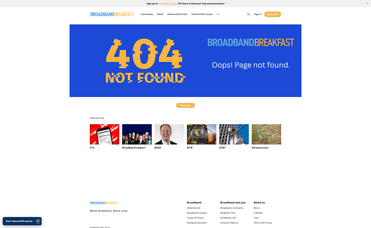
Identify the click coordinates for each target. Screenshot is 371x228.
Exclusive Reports (229, 222)
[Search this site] (248, 14)
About (160, 14)
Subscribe (272, 14)
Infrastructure (193, 208)
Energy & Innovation (197, 222)
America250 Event (177, 14)
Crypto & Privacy (195, 217)
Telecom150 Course (201, 14)
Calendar (258, 212)
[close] (367, 3)
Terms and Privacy (263, 222)
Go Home (185, 105)
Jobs (256, 217)
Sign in (257, 14)
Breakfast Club (227, 212)
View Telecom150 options (19, 221)
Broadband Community (231, 208)
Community (147, 14)
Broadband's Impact (197, 212)
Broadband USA (228, 217)
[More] (218, 14)
